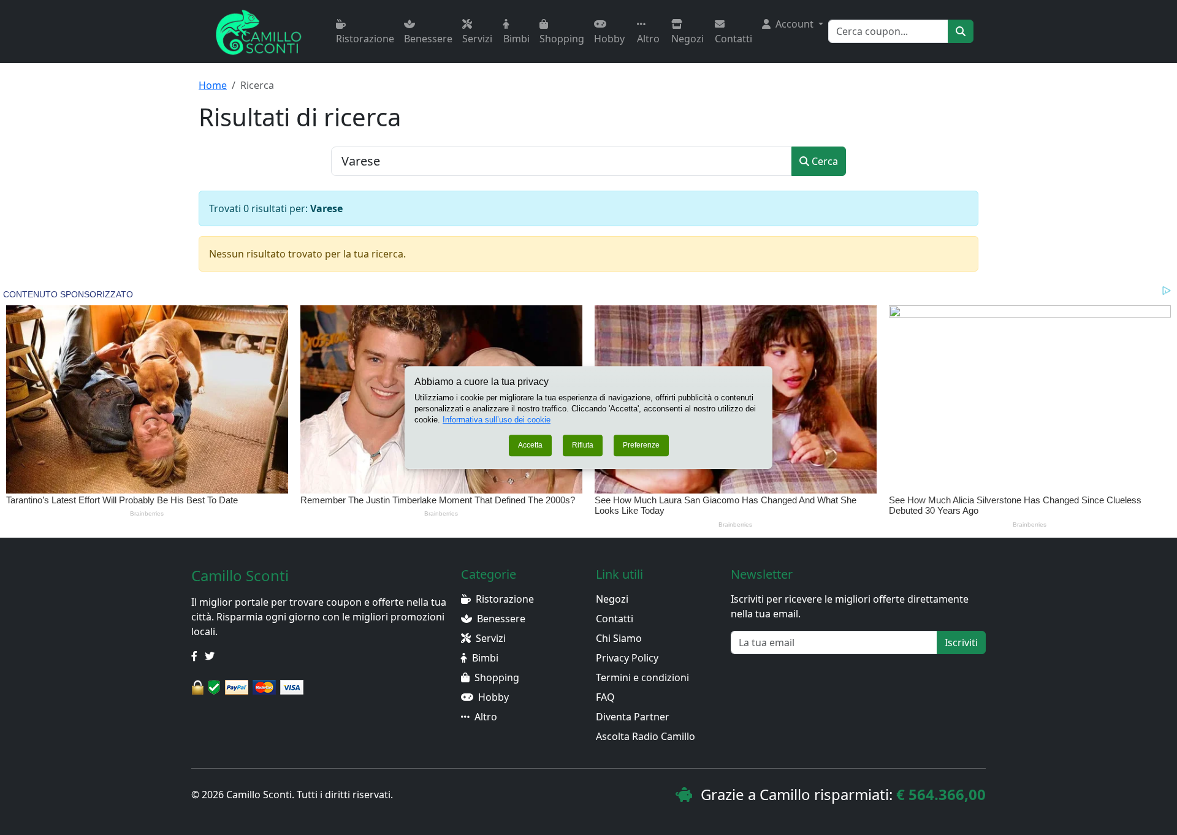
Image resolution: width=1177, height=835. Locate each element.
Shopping (561, 38)
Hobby (609, 38)
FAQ (605, 697)
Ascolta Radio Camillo (645, 736)
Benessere (428, 38)
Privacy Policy (627, 658)
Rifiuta (582, 445)
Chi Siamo (619, 638)
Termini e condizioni (642, 677)
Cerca (823, 161)
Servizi (477, 38)
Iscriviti (961, 642)
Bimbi (516, 38)
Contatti (733, 38)
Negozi (687, 38)
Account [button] (794, 24)
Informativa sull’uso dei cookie (496, 419)
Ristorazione (365, 38)
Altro (648, 38)
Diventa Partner (632, 716)
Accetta (530, 445)
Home (213, 85)
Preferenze (641, 445)
